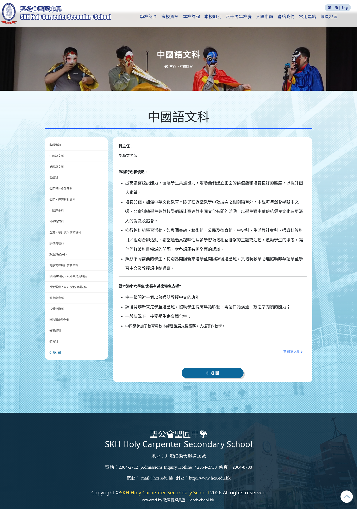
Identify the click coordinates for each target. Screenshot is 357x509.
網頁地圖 (329, 16)
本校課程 (191, 16)
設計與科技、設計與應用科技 (68, 276)
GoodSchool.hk (201, 499)
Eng (345, 7)
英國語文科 (56, 167)
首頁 (173, 66)
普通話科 (55, 331)
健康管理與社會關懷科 (63, 265)
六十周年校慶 (239, 16)
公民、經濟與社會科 (62, 199)
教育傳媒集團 (174, 499)
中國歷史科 (56, 210)
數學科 (53, 178)
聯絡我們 (286, 16)
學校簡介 (148, 16)
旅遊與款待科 (58, 254)
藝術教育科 (56, 298)
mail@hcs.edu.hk (157, 478)
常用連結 (307, 16)
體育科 (53, 341)
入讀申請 (264, 16)
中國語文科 (56, 156)
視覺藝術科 (56, 309)
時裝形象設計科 (59, 320)
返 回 (57, 352)
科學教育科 (56, 221)
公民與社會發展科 (61, 188)
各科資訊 (55, 145)
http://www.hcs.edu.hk (210, 478)
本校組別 (213, 16)
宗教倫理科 (56, 243)
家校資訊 (170, 16)
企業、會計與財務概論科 (65, 232)
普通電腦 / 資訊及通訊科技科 (68, 287)
